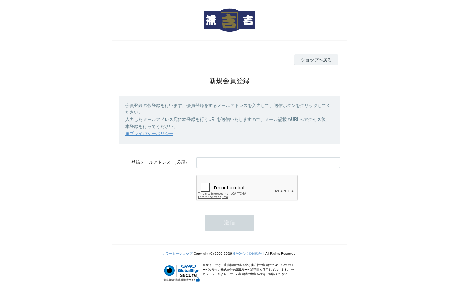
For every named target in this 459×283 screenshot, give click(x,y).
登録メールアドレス (151, 162)
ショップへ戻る (316, 59)
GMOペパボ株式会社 (248, 253)
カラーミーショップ (177, 253)
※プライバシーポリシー (149, 133)
